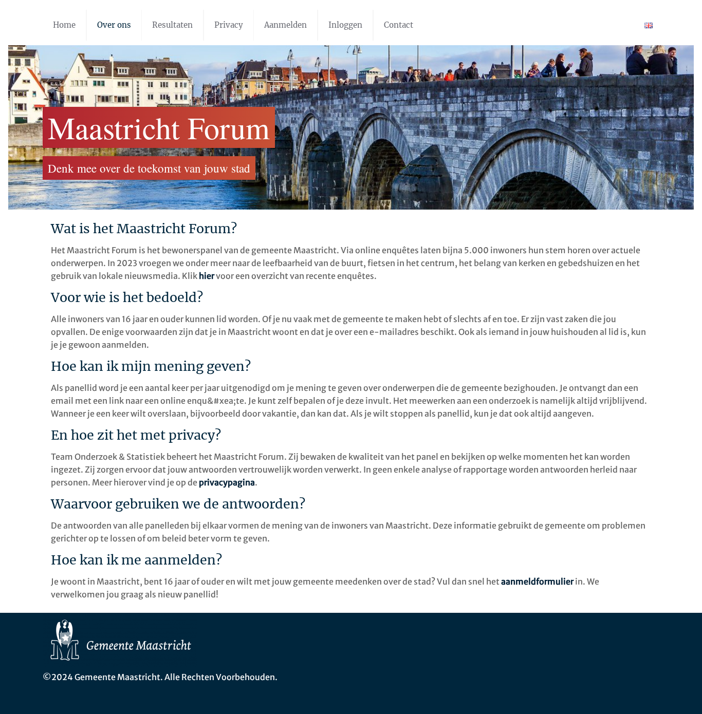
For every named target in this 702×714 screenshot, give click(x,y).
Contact (398, 25)
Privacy (228, 25)
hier (206, 276)
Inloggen (345, 25)
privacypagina (227, 482)
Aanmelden (285, 25)
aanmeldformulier (537, 581)
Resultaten (172, 25)
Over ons (114, 25)
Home (64, 25)
